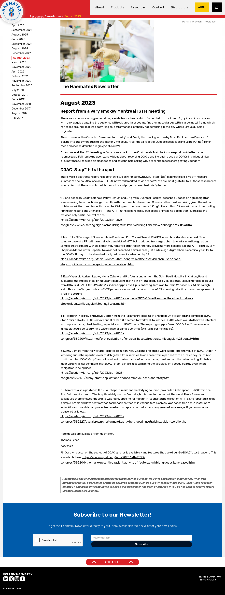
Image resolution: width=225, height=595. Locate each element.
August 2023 (72, 16)
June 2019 (18, 99)
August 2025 (20, 34)
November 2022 (21, 67)
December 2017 (21, 108)
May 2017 (17, 117)
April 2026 (18, 25)
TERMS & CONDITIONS (210, 576)
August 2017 (19, 113)
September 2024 (22, 43)
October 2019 (20, 94)
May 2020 (18, 90)
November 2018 (21, 104)
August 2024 (20, 48)
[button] (100, 7)
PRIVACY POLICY (207, 579)
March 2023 (19, 62)
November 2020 (21, 80)
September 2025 (22, 30)
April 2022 (18, 71)
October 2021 (20, 76)
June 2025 (18, 39)
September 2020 (22, 85)
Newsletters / (54, 16)
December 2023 (21, 53)
